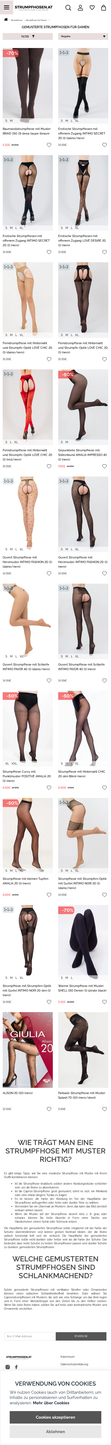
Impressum (68, 1356)
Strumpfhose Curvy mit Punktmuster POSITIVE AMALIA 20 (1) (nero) (27, 776)
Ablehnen (55, 1431)
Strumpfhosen (17, 20)
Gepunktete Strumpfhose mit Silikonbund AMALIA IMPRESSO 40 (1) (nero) (82, 455)
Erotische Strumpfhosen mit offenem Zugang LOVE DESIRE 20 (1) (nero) (82, 240)
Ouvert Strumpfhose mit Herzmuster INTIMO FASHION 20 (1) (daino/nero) (27, 562)
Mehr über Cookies (51, 1403)
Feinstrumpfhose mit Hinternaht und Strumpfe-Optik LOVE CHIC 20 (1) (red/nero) (27, 455)
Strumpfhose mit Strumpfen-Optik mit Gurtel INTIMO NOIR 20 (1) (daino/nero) (82, 883)
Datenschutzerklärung (74, 1364)
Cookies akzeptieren (55, 1417)
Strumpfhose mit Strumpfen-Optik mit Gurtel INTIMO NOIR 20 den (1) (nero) (27, 990)
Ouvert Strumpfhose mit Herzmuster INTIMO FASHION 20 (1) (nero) (82, 562)
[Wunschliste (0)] (92, 7)
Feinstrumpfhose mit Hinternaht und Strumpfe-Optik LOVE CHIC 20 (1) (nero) (83, 347)
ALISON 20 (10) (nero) (18, 1093)
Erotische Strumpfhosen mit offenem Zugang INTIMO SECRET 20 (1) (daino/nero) (81, 133)
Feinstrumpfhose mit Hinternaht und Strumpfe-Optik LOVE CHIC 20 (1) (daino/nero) (27, 347)
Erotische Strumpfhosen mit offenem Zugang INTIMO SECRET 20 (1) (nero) (26, 240)
